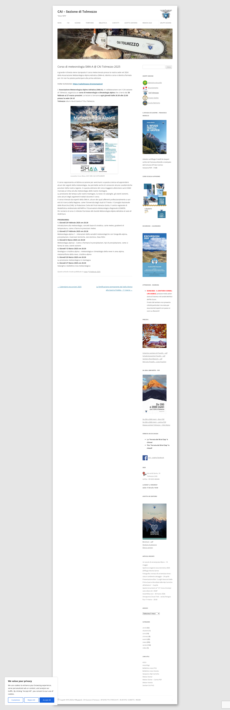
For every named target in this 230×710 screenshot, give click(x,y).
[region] (31, 691)
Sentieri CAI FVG (148, 685)
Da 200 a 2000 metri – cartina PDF (154, 422)
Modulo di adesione (150, 545)
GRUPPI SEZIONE (165, 23)
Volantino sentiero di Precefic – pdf (155, 353)
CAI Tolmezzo (154, 93)
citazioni (145, 631)
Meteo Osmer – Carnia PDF (152, 680)
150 (68, 23)
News (60, 23)
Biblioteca (103, 23)
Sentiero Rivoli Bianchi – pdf (152, 359)
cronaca (145, 636)
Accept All (47, 700)
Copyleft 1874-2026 (66, 700)
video (145, 648)
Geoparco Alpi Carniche (151, 674)
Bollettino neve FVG (150, 668)
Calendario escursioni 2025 (69, 287)
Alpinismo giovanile (155, 83)
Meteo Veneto (148, 682)
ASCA (144, 662)
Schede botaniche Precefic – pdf (154, 356)
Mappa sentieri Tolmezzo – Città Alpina (156, 425)
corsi (144, 633)
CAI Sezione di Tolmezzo (91, 700)
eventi (145, 639)
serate (145, 645)
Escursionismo (153, 88)
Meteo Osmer (147, 677)
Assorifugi (146, 665)
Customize (16, 700)
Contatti (115, 23)
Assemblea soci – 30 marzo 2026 (154, 594)
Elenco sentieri (148, 548)
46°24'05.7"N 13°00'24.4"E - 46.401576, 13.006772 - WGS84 (121, 700)
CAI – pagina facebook (156, 457)
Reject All (31, 700)
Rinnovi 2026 (147, 23)
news (86, 272)
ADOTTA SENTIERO (130, 23)
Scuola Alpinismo (154, 103)
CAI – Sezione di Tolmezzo (77, 11)
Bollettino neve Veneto (151, 671)
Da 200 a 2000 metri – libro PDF (153, 419)
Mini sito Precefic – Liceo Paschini (154, 362)
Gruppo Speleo (153, 98)
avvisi (145, 628)
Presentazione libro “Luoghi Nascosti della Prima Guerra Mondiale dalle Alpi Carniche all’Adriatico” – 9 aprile (157, 582)
